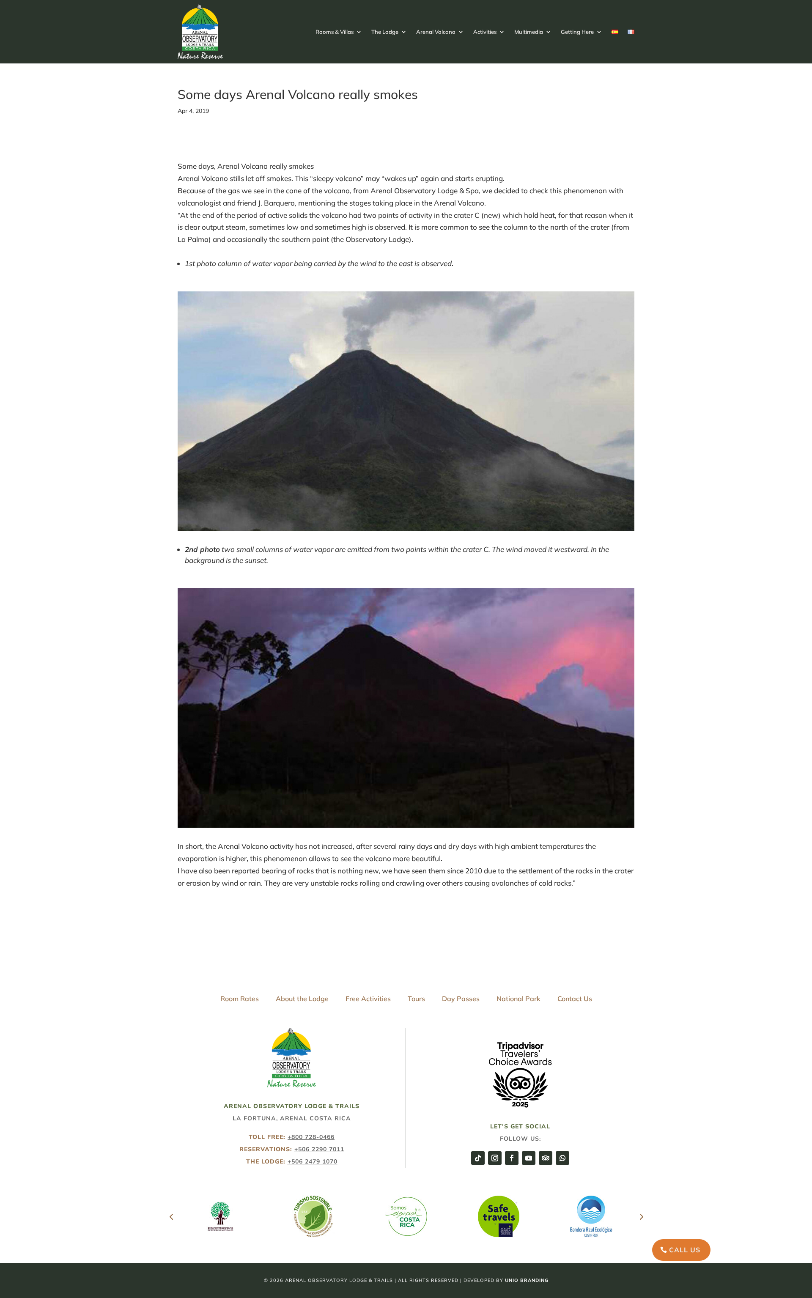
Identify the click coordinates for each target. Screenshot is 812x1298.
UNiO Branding (527, 1280)
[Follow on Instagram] (495, 1158)
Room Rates (239, 998)
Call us (684, 1250)
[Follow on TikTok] (478, 1158)
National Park (518, 998)
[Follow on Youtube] (528, 1158)
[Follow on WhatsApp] (562, 1158)
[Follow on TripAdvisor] (545, 1158)
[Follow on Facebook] (511, 1158)
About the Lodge (302, 998)
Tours (416, 998)
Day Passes (461, 998)
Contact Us (574, 998)
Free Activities (368, 998)
